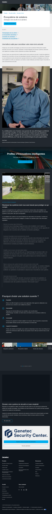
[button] (10, 23)
